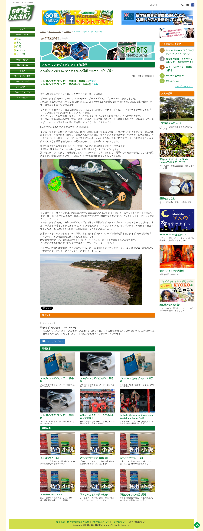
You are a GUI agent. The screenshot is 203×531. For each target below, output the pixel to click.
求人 (18, 42)
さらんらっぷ (172, 81)
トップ (43, 32)
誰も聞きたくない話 (170, 304)
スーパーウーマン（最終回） (94, 458)
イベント (20, 50)
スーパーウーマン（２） (132, 458)
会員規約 (60, 522)
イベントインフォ (22, 60)
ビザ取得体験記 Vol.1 (170, 123)
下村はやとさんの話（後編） (94, 494)
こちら (93, 81)
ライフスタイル (22, 87)
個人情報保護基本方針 (78, 522)
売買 (18, 46)
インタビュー (22, 98)
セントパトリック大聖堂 (172, 270)
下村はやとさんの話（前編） (134, 494)
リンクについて (119, 522)
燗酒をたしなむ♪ (168, 198)
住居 (18, 38)
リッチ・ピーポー (175, 75)
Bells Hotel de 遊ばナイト (173, 234)
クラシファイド (22, 35)
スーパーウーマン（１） (52, 494)
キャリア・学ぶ (22, 81)
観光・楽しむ (22, 65)
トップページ (22, 29)
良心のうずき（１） (50, 458)
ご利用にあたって (100, 522)
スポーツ (67, 32)
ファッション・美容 (22, 76)
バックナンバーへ (54, 341)
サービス (20, 54)
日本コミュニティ (22, 92)
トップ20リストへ (184, 86)
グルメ (22, 71)
